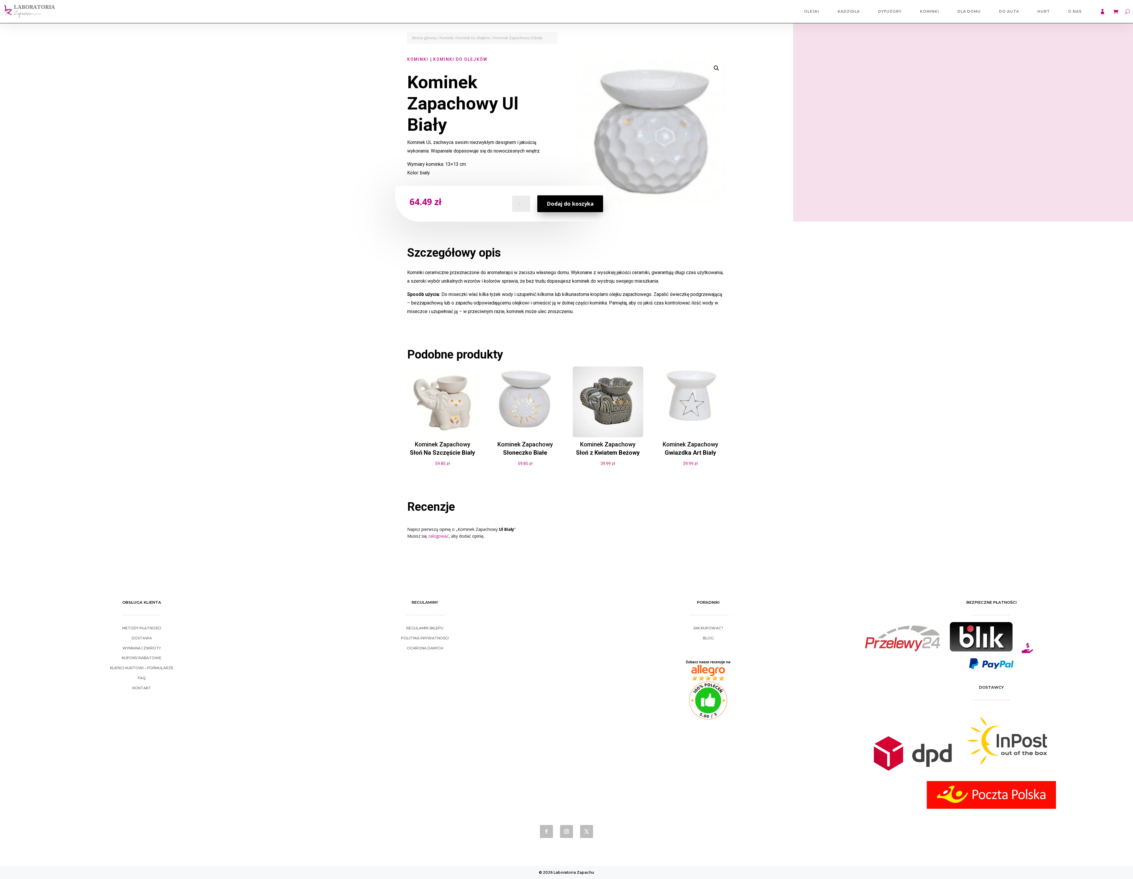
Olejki (811, 11)
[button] (716, 68)
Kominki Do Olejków (473, 38)
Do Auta (1009, 11)
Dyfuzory (890, 11)
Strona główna (424, 38)
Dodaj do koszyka (570, 203)
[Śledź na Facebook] (546, 831)
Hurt (1043, 11)
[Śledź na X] (586, 831)
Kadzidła (849, 11)
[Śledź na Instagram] (566, 831)
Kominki (929, 11)
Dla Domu (969, 11)
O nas (1075, 11)
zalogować (438, 536)
